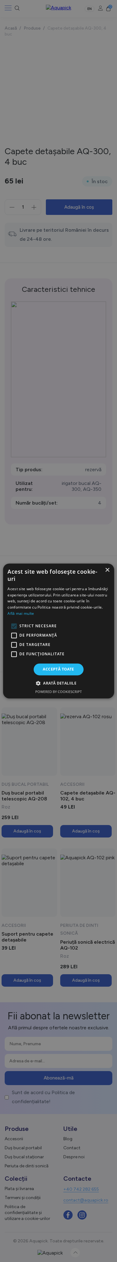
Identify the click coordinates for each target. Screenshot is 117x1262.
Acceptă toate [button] (58, 669)
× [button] (107, 570)
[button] (58, 683)
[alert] (58, 631)
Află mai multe (20, 613)
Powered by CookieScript (58, 692)
